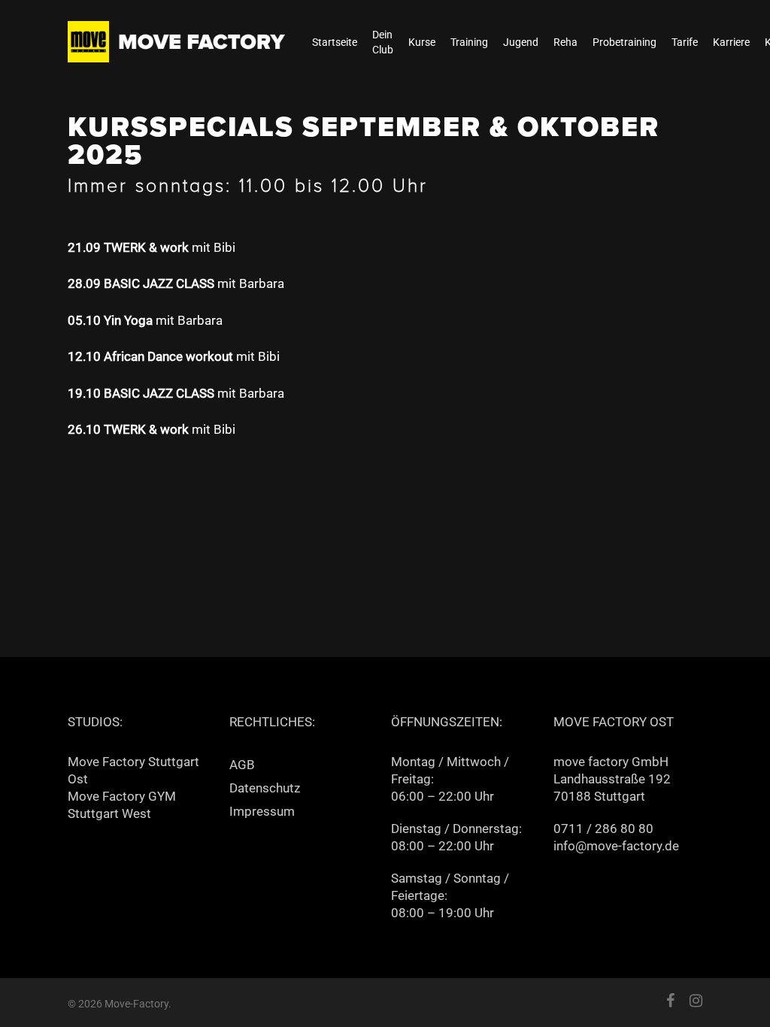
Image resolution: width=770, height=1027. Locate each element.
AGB (242, 764)
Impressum (262, 811)
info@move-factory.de (616, 845)
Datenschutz (264, 787)
